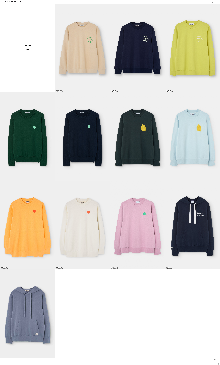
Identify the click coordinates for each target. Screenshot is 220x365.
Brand (110, 2)
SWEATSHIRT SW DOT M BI (114, 267)
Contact (213, 364)
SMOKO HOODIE (168, 267)
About (207, 364)
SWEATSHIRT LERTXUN (4, 267)
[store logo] (11, 1)
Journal (114, 2)
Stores (210, 364)
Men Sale (27, 46)
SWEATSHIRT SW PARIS (59, 90)
